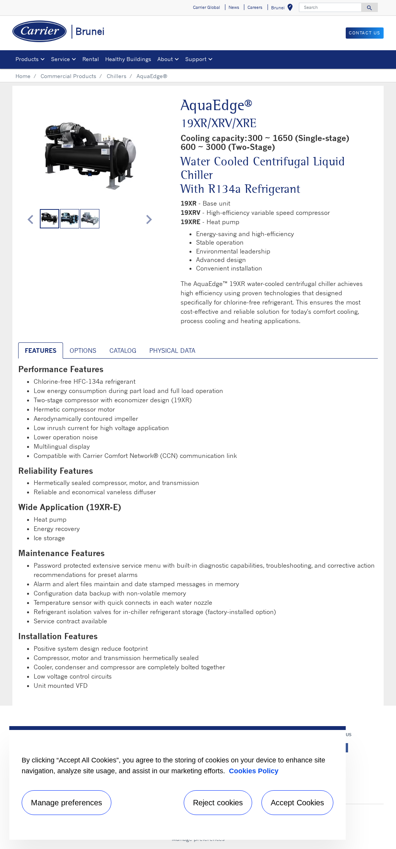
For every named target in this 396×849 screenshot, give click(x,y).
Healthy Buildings (128, 59)
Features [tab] (40, 350)
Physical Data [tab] (172, 350)
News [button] (234, 7)
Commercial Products (68, 76)
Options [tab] (83, 350)
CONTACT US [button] (365, 33)
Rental (90, 59)
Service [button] (60, 59)
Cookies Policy (253, 771)
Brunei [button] (283, 8)
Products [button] (27, 59)
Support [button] (196, 59)
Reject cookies (218, 802)
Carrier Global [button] (206, 7)
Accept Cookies (297, 802)
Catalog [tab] (122, 350)
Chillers (116, 76)
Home (23, 76)
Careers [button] (255, 7)
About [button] (165, 59)
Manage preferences (66, 802)
